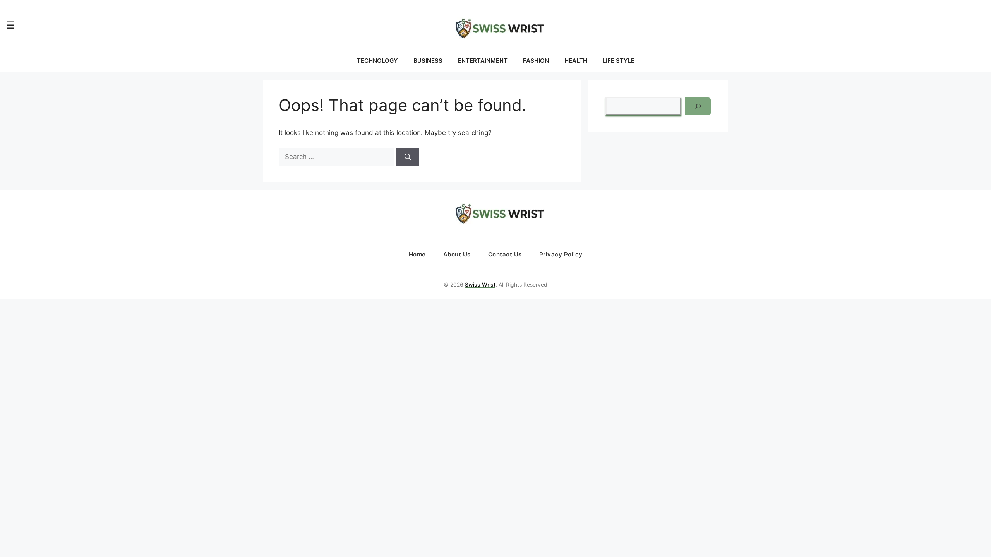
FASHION (536, 60)
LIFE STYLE (618, 60)
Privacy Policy (561, 254)
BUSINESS (427, 60)
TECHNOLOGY (377, 60)
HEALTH (575, 60)
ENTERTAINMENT (483, 60)
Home (417, 254)
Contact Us (505, 254)
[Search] (407, 157)
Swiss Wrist (480, 284)
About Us (457, 254)
